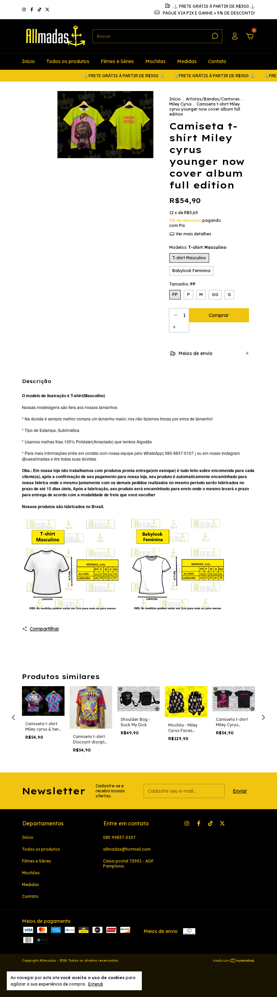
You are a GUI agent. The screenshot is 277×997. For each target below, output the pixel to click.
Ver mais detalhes (193, 233)
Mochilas (155, 61)
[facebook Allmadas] (32, 9)
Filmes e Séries (117, 61)
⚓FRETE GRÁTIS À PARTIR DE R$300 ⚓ (113, 75)
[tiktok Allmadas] (40, 9)
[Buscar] (214, 36)
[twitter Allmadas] (47, 9)
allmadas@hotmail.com (127, 849)
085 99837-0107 (119, 837)
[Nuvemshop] (234, 961)
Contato (217, 61)
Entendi (95, 984)
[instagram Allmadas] (24, 9)
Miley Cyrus (180, 104)
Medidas (187, 61)
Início (28, 61)
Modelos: (197, 247)
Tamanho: (182, 284)
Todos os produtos (67, 61)
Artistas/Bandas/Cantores (213, 98)
